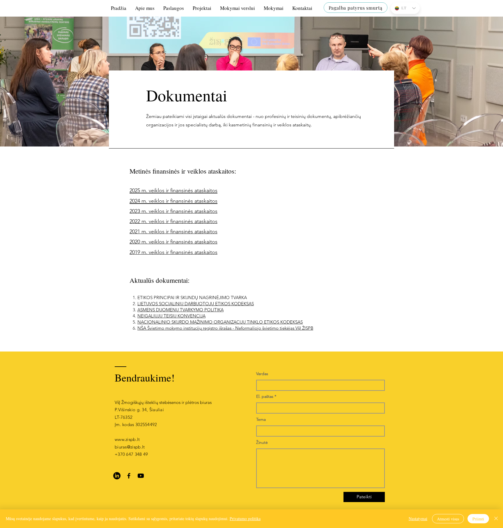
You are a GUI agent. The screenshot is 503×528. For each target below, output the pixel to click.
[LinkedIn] (117, 475)
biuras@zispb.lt (130, 447)
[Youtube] (140, 475)
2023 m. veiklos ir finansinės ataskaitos (173, 211)
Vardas (262, 374)
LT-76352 (123, 417)
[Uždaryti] (496, 518)
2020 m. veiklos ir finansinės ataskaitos (173, 242)
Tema (261, 419)
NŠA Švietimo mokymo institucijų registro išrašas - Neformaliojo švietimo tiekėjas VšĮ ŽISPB (225, 328)
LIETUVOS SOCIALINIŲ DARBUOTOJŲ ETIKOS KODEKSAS (195, 303)
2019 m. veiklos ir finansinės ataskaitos (173, 252)
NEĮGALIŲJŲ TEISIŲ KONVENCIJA (171, 316)
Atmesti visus (448, 519)
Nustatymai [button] (418, 518)
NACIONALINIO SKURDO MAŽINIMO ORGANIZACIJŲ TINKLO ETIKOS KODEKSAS (220, 322)
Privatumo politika (245, 518)
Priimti (478, 519)
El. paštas (264, 396)
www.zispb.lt (127, 439)
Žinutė (262, 442)
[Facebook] (128, 475)
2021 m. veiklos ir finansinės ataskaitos (173, 231)
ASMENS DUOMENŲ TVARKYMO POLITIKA (180, 309)
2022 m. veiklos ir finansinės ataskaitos (173, 221)
